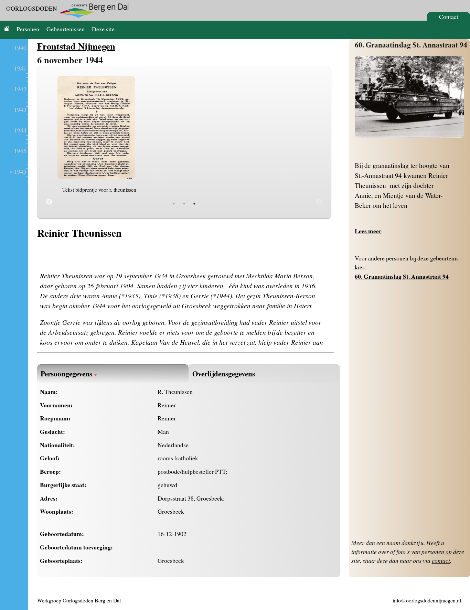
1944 (20, 130)
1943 (20, 109)
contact (441, 560)
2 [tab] (184, 203)
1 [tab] (173, 203)
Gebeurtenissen (65, 29)
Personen (28, 29)
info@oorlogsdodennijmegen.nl (427, 600)
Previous (49, 202)
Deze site (103, 29)
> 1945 (17, 171)
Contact (448, 16)
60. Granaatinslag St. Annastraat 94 (411, 44)
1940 (20, 47)
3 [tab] (194, 203)
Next (319, 202)
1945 (20, 151)
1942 (20, 89)
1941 (20, 68)
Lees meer (368, 230)
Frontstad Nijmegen (76, 46)
